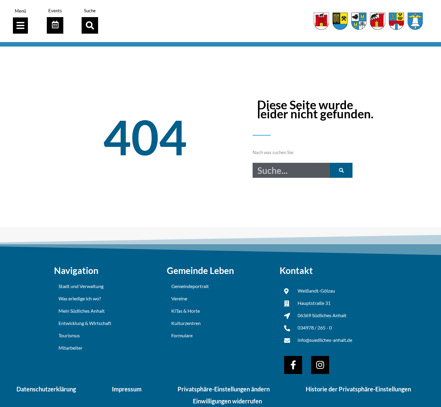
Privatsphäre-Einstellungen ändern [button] (224, 389)
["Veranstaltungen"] (55, 25)
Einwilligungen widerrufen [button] (227, 401)
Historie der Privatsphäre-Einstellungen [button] (358, 389)
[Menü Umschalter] (20, 25)
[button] (90, 25)
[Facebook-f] (293, 365)
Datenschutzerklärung (46, 389)
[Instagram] (320, 365)
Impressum (127, 389)
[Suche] (341, 170)
